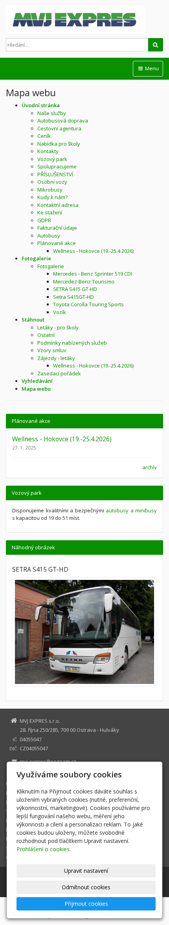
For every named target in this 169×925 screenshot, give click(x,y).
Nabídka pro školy (58, 143)
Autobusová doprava (62, 120)
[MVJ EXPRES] (84, 19)
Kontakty (48, 151)
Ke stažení (49, 212)
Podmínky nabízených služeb (72, 342)
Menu (151, 68)
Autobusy (48, 235)
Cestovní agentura (59, 128)
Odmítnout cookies (86, 887)
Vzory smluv (51, 350)
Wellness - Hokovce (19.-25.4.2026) (93, 250)
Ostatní (46, 334)
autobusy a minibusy (131, 510)
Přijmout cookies (86, 903)
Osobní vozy (52, 181)
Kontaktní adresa (58, 204)
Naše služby (51, 113)
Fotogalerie (50, 266)
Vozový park (52, 159)
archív (149, 467)
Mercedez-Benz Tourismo (83, 281)
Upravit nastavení (86, 870)
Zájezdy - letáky (56, 358)
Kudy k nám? (52, 197)
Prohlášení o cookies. (44, 849)
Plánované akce (56, 243)
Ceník (44, 135)
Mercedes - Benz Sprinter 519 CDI (92, 273)
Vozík (59, 312)
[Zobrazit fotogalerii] (84, 632)
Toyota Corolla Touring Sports (88, 304)
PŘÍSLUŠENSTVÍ (55, 174)
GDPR (44, 220)
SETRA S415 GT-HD (75, 288)
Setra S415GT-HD (73, 296)
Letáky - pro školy (58, 327)
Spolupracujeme (57, 166)
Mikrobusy (49, 189)
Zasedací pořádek (59, 373)
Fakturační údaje (57, 227)
